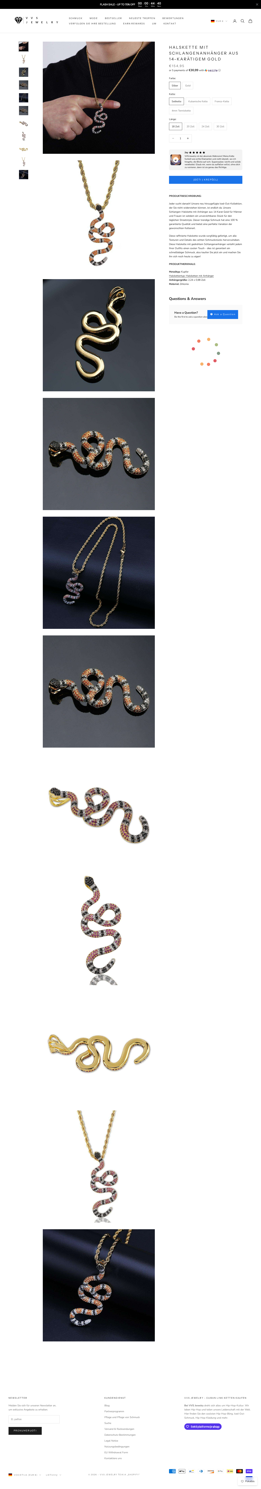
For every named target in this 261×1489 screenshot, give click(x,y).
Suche (107, 1423)
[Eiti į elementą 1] (24, 47)
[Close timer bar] (257, 4)
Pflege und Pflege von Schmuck (122, 1417)
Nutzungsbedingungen (116, 1446)
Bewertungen (173, 18)
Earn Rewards (134, 23)
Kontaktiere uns (113, 1458)
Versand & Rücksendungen (119, 1429)
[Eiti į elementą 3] (24, 72)
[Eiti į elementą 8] (24, 136)
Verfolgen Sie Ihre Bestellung (92, 23)
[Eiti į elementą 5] (24, 98)
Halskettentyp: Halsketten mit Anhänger (191, 276)
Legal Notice (111, 1440)
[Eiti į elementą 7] (24, 123)
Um (154, 23)
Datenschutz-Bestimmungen (120, 1435)
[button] (205, 70)
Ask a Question (224, 314)
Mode (94, 18)
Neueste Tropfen (142, 18)
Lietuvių (52, 1475)
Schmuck (76, 18)
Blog (107, 1405)
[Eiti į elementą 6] (24, 111)
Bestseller (113, 18)
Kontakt (170, 23)
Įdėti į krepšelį (206, 179)
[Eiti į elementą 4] (24, 85)
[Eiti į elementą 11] (24, 175)
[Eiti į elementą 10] (24, 162)
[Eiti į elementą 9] (24, 149)
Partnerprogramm (114, 1411)
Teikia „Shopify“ (129, 1474)
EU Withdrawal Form (116, 1452)
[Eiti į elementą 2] (24, 59)
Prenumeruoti (25, 1430)
